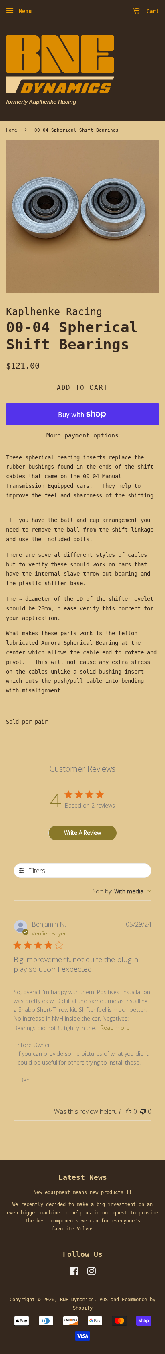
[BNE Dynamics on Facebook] (74, 1273)
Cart (151, 11)
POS (103, 1299)
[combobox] (122, 891)
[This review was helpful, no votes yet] (128, 1111)
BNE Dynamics (77, 1299)
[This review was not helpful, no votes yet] (143, 1111)
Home (11, 130)
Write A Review (82, 832)
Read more (115, 1027)
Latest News (82, 1177)
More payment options (82, 435)
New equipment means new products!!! (83, 1192)
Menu (24, 11)
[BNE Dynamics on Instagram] (91, 1273)
